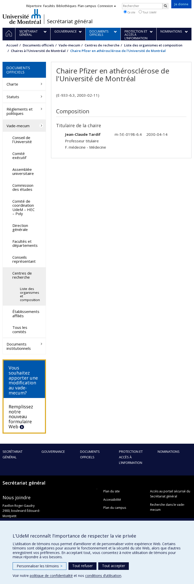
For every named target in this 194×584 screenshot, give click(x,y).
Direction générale (20, 227)
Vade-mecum (69, 45)
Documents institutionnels (19, 346)
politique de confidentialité (51, 575)
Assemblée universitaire (23, 171)
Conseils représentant (24, 259)
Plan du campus (114, 508)
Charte (12, 84)
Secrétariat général (69, 21)
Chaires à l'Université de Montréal (38, 50)
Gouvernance (53, 451)
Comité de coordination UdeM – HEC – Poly (23, 207)
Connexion (105, 6)
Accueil (12, 45)
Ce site (131, 12)
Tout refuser (82, 565)
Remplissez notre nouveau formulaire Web (21, 417)
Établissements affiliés (25, 313)
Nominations (169, 451)
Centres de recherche (102, 45)
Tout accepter (113, 565)
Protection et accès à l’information (131, 457)
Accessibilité (112, 499)
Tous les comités (19, 329)
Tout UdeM (149, 12)
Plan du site (111, 491)
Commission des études (22, 187)
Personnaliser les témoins (39, 566)
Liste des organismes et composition (153, 45)
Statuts (13, 96)
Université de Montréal (22, 16)
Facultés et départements (25, 243)
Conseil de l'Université (22, 139)
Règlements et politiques (20, 111)
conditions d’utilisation (103, 575)
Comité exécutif (19, 155)
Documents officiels (38, 45)
